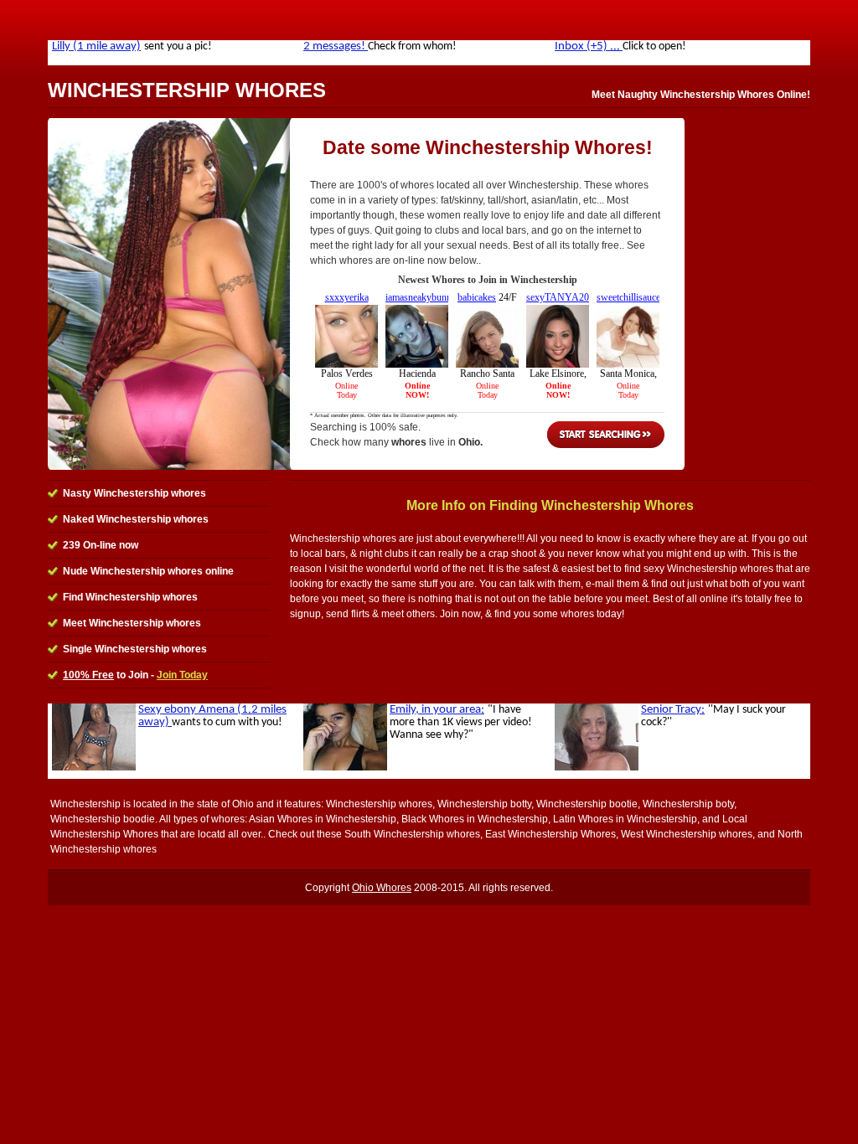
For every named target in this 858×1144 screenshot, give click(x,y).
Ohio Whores (381, 888)
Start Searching (605, 434)
